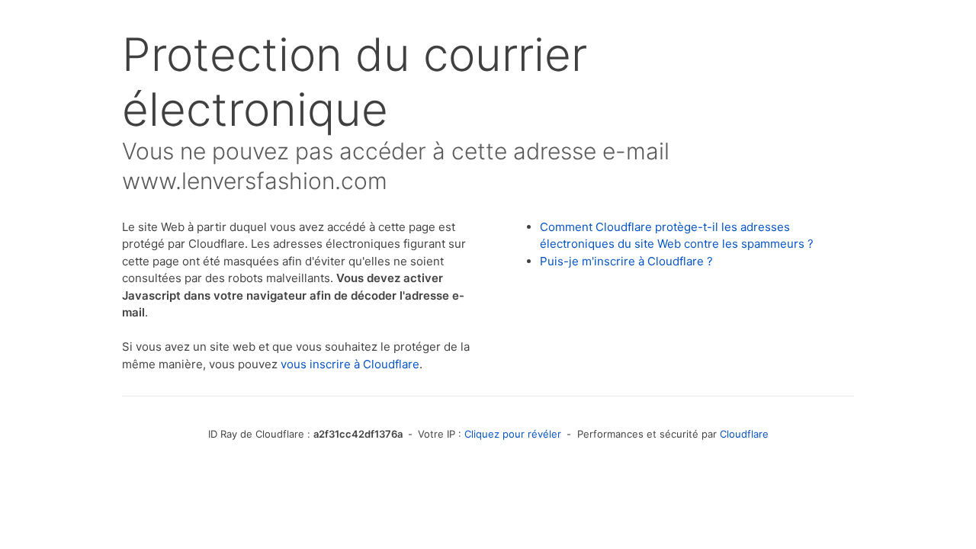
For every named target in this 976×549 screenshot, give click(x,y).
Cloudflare (744, 434)
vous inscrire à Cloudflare (350, 364)
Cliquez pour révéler (512, 434)
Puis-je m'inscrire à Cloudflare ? (626, 261)
